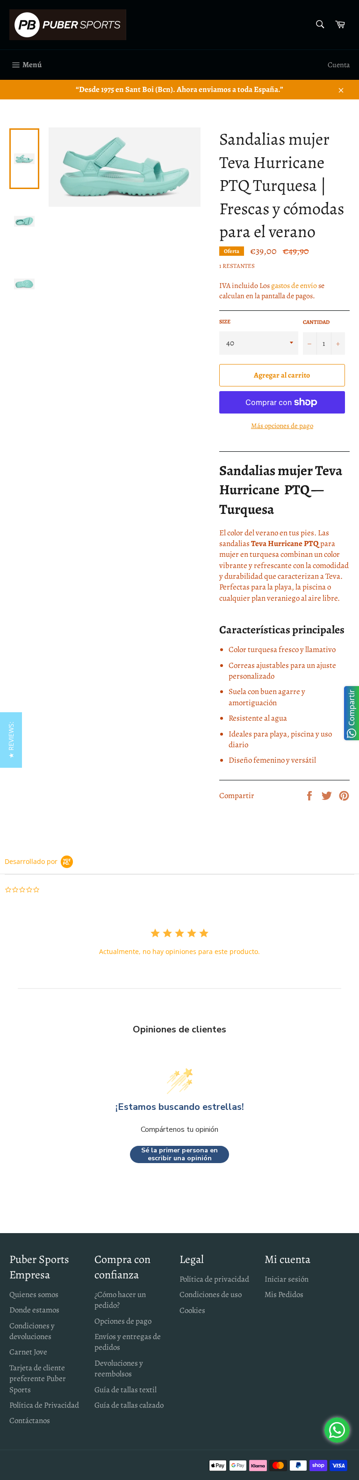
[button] (11, 740)
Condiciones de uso (211, 1294)
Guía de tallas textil (125, 1389)
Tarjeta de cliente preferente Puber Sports (37, 1378)
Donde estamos (34, 1310)
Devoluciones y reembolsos (118, 1368)
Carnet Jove (28, 1352)
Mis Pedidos (284, 1294)
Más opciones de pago (282, 425)
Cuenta (339, 65)
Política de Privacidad (44, 1405)
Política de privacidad (214, 1279)
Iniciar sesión (287, 1279)
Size (224, 321)
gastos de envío (294, 286)
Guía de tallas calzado (129, 1405)
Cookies (192, 1310)
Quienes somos (33, 1294)
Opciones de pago (122, 1321)
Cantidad (316, 322)
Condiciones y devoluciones (32, 1331)
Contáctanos (29, 1420)
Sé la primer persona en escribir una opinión (179, 1154)
